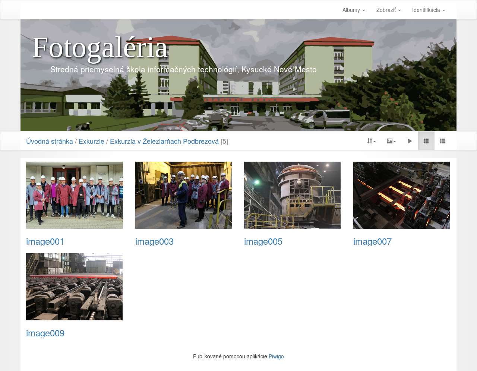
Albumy (351, 9)
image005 (263, 241)
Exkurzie (91, 141)
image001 (45, 241)
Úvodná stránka (49, 141)
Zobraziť (386, 9)
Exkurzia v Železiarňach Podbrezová (164, 141)
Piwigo (276, 356)
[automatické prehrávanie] (410, 140)
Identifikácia (427, 9)
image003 (154, 241)
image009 (45, 332)
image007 (372, 241)
